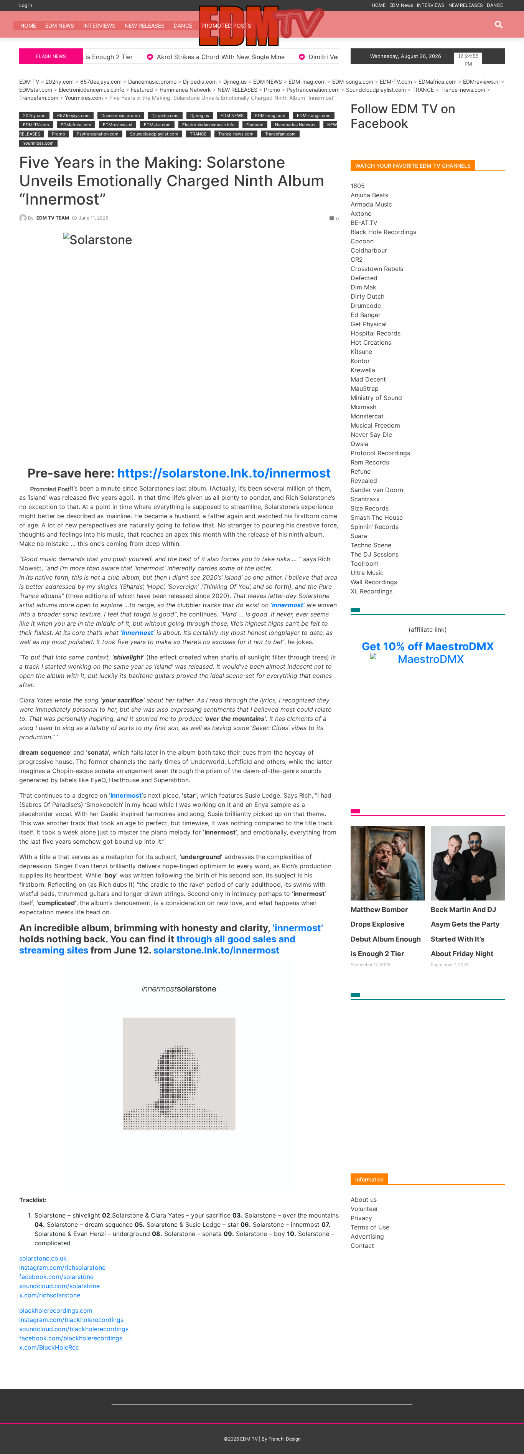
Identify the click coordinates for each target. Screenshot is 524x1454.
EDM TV (29, 81)
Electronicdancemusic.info (91, 89)
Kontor (360, 361)
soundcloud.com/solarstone (59, 1286)
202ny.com (60, 81)
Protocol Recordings (380, 453)
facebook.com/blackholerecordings (70, 1338)
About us (364, 1199)
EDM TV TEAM (52, 218)
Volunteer (364, 1209)
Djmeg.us (235, 81)
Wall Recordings (374, 582)
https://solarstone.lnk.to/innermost (224, 473)
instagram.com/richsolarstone (62, 1267)
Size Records (370, 508)
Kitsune (361, 351)
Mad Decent (368, 379)
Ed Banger (366, 315)
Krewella (363, 370)
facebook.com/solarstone (56, 1277)
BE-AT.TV (364, 222)
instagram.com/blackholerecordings (71, 1319)
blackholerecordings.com (55, 1310)
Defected (364, 278)
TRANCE (423, 89)
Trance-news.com (462, 89)
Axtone (361, 213)
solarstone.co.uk (43, 1258)
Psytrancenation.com (313, 89)
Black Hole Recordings (383, 232)
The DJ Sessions (375, 554)
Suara (359, 536)
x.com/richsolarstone (49, 1295)
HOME (379, 5)
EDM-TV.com (396, 81)
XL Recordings (371, 591)
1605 (358, 186)
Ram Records (370, 462)
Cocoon (362, 241)
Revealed (364, 480)
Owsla (359, 444)
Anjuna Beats (369, 195)
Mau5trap (365, 388)
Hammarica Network (185, 89)
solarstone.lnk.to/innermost (216, 950)
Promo (272, 89)
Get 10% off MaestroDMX (428, 646)
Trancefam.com (38, 97)
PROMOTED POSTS (226, 25)
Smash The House (377, 517)
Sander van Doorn (377, 490)
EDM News (401, 5)
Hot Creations (371, 342)
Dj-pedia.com (200, 81)
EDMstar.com (35, 89)
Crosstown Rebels (377, 269)
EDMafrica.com (437, 81)
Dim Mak (363, 287)
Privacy (361, 1218)
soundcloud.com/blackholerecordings (74, 1329)
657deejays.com (101, 81)
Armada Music (371, 204)
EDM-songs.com (352, 81)
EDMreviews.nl (481, 81)
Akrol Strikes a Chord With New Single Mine (134, 57)
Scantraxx (365, 499)
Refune (361, 471)
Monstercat (367, 416)
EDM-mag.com (307, 81)
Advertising (367, 1236)
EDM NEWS (267, 81)
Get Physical (369, 324)
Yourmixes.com (84, 97)
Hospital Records (375, 333)
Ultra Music (367, 573)
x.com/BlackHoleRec (49, 1347)
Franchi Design (285, 1439)
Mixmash (363, 407)
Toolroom (365, 563)
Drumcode (366, 305)
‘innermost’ (297, 928)
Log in (25, 5)
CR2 (357, 259)
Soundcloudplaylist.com (376, 89)
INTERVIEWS (431, 5)
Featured (142, 89)
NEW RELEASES (465, 5)
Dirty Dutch (367, 296)
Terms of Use (370, 1227)
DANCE (495, 5)
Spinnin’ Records (375, 526)
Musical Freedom (375, 425)
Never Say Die (371, 434)
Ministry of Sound (376, 398)
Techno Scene (371, 545)
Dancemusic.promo (152, 81)
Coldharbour (369, 250)
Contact (362, 1245)
